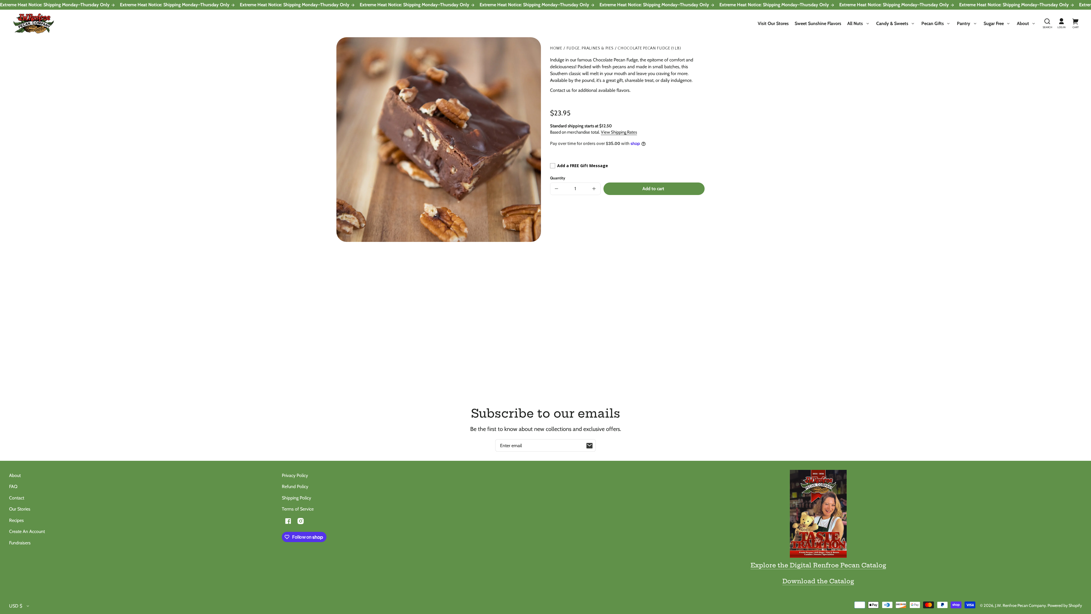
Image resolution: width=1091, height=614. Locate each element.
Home (556, 48)
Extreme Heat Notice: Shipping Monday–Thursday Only (55, 4)
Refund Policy (295, 486)
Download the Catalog (818, 581)
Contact (16, 498)
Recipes (16, 520)
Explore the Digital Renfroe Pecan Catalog (818, 565)
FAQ (13, 486)
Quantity (557, 178)
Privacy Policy (295, 475)
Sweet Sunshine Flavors (818, 23)
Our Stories (19, 509)
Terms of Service (298, 509)
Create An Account (27, 531)
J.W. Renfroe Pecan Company (1020, 605)
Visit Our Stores (773, 23)
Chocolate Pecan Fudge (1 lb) (649, 48)
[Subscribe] (589, 445)
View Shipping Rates (619, 132)
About (15, 475)
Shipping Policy (296, 498)
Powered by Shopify (1065, 605)
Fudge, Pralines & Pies (590, 48)
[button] (1047, 23)
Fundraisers (20, 542)
